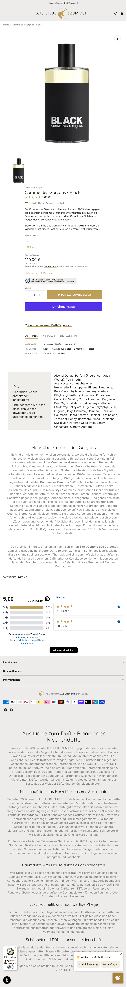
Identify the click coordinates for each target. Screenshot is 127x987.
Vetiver (60, 351)
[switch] (10, 967)
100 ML (31, 245)
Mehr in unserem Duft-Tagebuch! (48, 323)
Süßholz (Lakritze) (60, 346)
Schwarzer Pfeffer (51, 342)
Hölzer (89, 346)
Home (6, 24)
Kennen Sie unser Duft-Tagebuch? (63, 3)
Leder (45, 346)
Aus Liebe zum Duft (69, 691)
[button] (5, 13)
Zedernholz (48, 351)
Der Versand (49, 264)
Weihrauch (69, 342)
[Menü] (16, 948)
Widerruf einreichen (62, 648)
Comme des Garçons (33, 185)
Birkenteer (78, 346)
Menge (27, 286)
